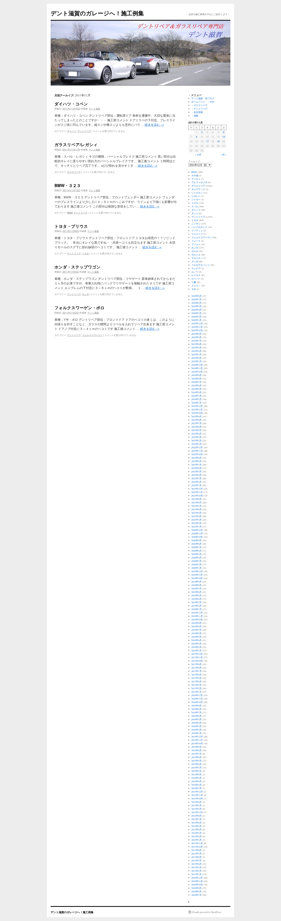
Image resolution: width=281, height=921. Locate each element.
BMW (69, 212)
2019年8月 (196, 585)
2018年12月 (197, 612)
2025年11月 (197, 326)
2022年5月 (196, 471)
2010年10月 (197, 884)
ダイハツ (71, 131)
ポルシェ (196, 254)
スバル (194, 206)
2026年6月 (196, 302)
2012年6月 (196, 822)
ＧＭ (193, 288)
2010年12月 (197, 877)
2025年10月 (197, 330)
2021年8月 (196, 502)
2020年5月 (196, 554)
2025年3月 (196, 354)
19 (218, 141)
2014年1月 (196, 788)
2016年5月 (196, 719)
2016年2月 (196, 729)
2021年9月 (196, 498)
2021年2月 (196, 523)
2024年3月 (196, 395)
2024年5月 (196, 388)
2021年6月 (196, 509)
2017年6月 (196, 674)
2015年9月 (196, 746)
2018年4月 (196, 640)
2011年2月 (196, 870)
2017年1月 (196, 691)
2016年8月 (196, 708)
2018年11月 (197, 616)
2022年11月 (197, 450)
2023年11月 (197, 409)
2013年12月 (197, 791)
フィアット (197, 230)
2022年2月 (196, 481)
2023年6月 (196, 426)
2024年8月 (196, 378)
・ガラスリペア (199, 105)
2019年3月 (196, 602)
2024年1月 (196, 402)
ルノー (194, 271)
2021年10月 (197, 495)
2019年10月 (197, 578)
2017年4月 (196, 681)
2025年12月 (197, 323)
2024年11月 (197, 368)
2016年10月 (197, 702)
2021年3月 (196, 519)
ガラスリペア (74, 171)
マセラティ (197, 258)
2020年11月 (197, 533)
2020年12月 (197, 529)
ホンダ (85, 294)
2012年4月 (196, 829)
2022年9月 (196, 457)
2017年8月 (196, 667)
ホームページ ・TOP (202, 101)
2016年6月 (196, 715)
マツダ (194, 261)
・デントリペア (199, 108)
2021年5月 (196, 512)
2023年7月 (196, 423)
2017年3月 (196, 684)
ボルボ (194, 251)
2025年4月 (196, 350)
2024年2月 (196, 399)
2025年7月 (196, 340)
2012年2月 (196, 836)
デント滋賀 (94, 108)
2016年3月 (196, 726)
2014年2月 (196, 784)
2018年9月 (196, 622)
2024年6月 (196, 385)
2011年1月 (196, 874)
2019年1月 (196, 609)
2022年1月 (196, 485)
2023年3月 (196, 437)
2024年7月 (196, 381)
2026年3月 (196, 313)
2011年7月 (196, 853)
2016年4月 (196, 722)
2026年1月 (196, 319)
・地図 (194, 115)
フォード (196, 240)
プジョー (196, 244)
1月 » (224, 154)
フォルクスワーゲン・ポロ (79, 307)
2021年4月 (196, 516)
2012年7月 (196, 819)
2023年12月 (197, 406)
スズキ (194, 202)
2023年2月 (196, 440)
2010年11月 (197, 881)
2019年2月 (196, 605)
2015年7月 (196, 753)
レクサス (196, 275)
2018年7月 (196, 629)
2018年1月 (196, 650)
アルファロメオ (199, 182)
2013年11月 (197, 795)
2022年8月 (196, 461)
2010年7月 (196, 894)
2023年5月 (196, 430)
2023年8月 (196, 419)
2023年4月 (196, 433)
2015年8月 (196, 750)
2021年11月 (197, 492)
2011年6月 (196, 856)
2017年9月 (196, 664)
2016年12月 (197, 695)
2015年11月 (197, 739)
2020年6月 (196, 550)
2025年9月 (196, 333)
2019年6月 (196, 591)
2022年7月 (196, 464)
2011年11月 (197, 843)
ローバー (196, 278)
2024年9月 (196, 375)
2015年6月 (196, 757)
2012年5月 (196, 825)
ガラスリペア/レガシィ (76, 144)
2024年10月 (197, 371)
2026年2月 (196, 316)
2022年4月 (196, 474)
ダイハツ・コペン (71, 104)
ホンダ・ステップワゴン (77, 267)
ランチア (196, 268)
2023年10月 (197, 412)
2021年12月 (197, 488)
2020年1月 (196, 567)
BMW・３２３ (67, 185)
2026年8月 (196, 295)
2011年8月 (196, 850)
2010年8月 (196, 891)
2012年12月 (197, 812)
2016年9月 (196, 705)
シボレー (196, 196)
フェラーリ (197, 233)
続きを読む (154, 125)
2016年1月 (196, 733)
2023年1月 (196, 443)
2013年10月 (197, 798)
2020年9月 (196, 540)
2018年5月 (196, 636)
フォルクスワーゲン (92, 335)
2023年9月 (196, 416)
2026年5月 (196, 306)
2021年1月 (196, 526)
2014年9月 (196, 774)
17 (207, 141)
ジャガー (196, 199)
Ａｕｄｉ (196, 285)
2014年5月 (196, 777)
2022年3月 (196, 478)
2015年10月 (197, 743)
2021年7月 (196, 505)
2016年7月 (196, 712)
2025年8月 (196, 337)
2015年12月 (197, 736)
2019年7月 (196, 588)
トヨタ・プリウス (71, 226)
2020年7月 (196, 547)
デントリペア (84, 131)
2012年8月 (196, 815)
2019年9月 (196, 581)
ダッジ (194, 213)
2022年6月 (196, 467)
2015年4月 (196, 764)
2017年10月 (197, 660)
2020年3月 (196, 560)
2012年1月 (196, 839)
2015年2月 (196, 770)
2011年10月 (197, 846)
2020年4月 (196, 557)
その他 (194, 175)
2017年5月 (196, 677)
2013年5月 (196, 805)
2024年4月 (196, 392)
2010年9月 (196, 887)
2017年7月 (196, 671)
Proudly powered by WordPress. (207, 912)
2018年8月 (196, 626)
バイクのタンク (199, 227)
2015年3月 (196, 767)
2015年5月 (196, 760)
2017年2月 (196, 688)
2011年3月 (196, 867)
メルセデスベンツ (200, 264)
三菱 (193, 282)
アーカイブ (194, 161)
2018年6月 (196, 633)
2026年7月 (196, 299)
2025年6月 (196, 344)
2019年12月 (197, 571)
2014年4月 (196, 781)
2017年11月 (197, 657)
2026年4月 (196, 309)
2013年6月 (196, 801)
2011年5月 (196, 860)
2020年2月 (196, 564)
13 (223, 136)
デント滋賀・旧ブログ (202, 98)
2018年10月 (197, 619)
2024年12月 (197, 364)
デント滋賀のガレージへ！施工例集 (97, 13)
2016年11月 (197, 698)
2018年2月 (196, 646)
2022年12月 (197, 447)
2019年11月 (197, 574)
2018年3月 (196, 643)
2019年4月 (196, 598)
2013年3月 (196, 808)
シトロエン (197, 192)
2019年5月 (196, 595)
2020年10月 (197, 536)
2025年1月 (196, 361)
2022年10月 (197, 454)
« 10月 (198, 154)
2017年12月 (197, 653)
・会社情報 (197, 112)
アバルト (196, 178)
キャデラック (198, 189)
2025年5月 (196, 347)
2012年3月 (196, 832)
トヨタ (85, 253)
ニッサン (196, 223)
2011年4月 (196, 863)
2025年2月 (196, 357)
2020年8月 (196, 543)
